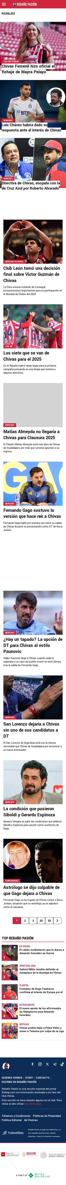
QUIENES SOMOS (12, 1078)
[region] (33, 207)
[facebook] (32, 1064)
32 (41, 921)
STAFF (29, 1078)
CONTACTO (42, 1078)
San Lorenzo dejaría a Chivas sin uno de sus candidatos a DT (31, 730)
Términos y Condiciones (16, 1116)
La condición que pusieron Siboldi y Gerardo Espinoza (29, 812)
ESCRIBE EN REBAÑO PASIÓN (19, 1082)
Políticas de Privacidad (47, 1116)
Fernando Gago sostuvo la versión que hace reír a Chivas (32, 513)
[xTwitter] (47, 1064)
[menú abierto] (3, 4)
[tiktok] (62, 1064)
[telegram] (55, 1064)
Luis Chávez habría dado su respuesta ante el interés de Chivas (31, 127)
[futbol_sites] (14, 1133)
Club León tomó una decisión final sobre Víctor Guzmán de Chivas (31, 274)
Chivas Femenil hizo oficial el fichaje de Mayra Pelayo (28, 69)
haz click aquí (32, 1104)
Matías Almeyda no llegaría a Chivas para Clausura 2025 (31, 435)
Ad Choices (31, 1120)
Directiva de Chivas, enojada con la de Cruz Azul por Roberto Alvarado (31, 185)
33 (49, 921)
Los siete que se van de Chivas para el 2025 (26, 356)
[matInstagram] (40, 1064)
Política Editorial (12, 1120)
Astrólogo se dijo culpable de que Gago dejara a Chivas (31, 891)
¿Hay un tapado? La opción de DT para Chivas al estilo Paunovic (32, 645)
